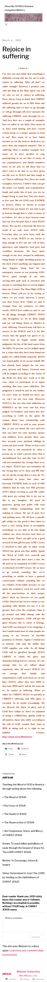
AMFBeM (6, 973)
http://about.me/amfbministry (17, 736)
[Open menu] (6, 24)
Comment (35, 937)
